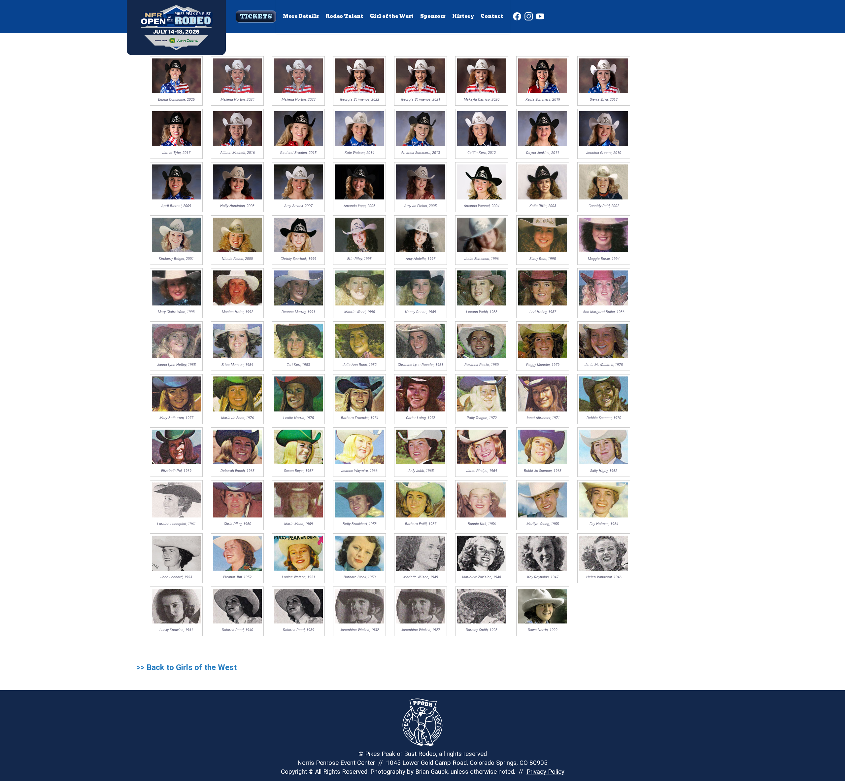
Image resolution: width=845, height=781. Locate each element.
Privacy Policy (545, 771)
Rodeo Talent (344, 16)
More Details (301, 16)
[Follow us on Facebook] (517, 16)
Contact (492, 16)
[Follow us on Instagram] (528, 16)
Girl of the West (392, 16)
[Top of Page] (176, 17)
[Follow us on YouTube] (540, 16)
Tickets (256, 16)
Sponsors (433, 16)
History (463, 16)
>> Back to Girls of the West (187, 667)
